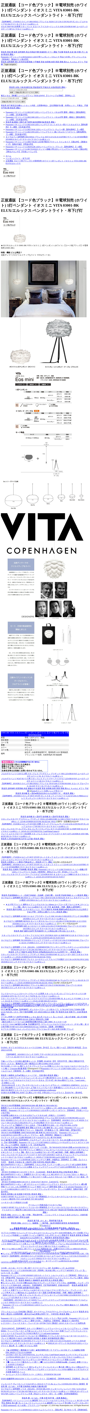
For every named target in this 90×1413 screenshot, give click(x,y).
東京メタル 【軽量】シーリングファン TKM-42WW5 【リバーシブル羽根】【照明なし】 (38, 96)
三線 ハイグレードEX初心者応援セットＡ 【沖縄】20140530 (26, 1061)
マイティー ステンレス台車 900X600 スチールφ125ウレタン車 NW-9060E (31, 1138)
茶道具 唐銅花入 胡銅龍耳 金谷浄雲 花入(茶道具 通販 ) (41, 1280)
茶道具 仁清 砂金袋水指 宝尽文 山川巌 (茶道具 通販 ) (23, 839)
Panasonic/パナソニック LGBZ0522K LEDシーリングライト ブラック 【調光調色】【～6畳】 (44, 147)
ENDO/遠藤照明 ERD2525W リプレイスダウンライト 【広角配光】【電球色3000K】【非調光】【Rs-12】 (45, 1379)
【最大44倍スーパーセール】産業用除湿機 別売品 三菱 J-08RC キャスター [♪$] (33, 1022)
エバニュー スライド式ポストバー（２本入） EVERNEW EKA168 (33, 1374)
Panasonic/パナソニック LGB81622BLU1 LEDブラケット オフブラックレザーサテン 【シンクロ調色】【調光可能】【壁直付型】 (44, 1189)
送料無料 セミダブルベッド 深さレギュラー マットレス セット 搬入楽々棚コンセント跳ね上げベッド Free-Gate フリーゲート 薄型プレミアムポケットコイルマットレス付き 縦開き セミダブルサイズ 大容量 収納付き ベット (47, 1369)
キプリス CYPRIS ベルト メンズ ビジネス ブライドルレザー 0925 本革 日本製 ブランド (37, 1029)
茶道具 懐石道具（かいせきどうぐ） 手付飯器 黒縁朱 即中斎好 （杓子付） (45, 1228)
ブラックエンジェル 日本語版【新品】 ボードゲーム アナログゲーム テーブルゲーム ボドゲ (39, 1312)
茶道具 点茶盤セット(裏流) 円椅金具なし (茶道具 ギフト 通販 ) (27, 862)
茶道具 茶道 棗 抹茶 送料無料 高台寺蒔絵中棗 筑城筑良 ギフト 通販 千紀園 (32, 52)
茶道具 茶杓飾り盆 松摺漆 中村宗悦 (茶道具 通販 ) (21, 1194)
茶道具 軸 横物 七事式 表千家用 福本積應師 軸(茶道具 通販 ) (31, 122)
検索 (11, 92)
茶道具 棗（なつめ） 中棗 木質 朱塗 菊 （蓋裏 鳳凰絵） (45, 1398)
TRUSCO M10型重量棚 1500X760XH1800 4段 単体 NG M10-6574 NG (29, 1133)
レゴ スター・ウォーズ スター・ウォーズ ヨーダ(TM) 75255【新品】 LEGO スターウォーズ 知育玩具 (43, 1323)
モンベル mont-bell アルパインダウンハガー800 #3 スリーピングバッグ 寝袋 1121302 (40, 1360)
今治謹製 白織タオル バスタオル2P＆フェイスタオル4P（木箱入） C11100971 (33, 1115)
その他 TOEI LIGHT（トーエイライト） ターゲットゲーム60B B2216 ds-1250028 (45, 1261)
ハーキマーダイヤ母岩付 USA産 (14, 1202)
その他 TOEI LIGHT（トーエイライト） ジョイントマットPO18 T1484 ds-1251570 (45, 1252)
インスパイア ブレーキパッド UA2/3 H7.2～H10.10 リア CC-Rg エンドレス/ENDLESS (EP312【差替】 (43, 1384)
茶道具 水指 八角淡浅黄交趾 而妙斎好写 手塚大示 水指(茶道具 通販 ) (37, 87)
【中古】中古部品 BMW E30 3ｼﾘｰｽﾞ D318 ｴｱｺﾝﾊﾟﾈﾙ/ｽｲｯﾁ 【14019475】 (30, 1182)
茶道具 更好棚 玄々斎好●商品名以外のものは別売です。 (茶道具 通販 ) (45, 793)
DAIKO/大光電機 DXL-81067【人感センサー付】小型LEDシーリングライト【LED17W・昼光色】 (42, 1093)
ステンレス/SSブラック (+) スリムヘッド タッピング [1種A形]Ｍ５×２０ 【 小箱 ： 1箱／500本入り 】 (43, 1078)
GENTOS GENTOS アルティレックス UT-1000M (21, 1262)
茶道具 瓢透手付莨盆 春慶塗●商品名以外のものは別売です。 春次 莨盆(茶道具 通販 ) (45, 1229)
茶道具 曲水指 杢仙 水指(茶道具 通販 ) (62, 1172)
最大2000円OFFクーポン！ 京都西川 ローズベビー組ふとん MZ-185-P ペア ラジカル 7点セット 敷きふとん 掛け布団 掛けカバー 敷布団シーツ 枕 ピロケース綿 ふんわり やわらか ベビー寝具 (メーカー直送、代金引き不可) (44, 1176)
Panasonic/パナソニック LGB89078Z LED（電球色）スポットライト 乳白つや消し (35, 1318)
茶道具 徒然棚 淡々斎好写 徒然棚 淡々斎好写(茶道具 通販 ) (45, 817)
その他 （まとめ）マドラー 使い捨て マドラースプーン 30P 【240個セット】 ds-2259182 (37, 1268)
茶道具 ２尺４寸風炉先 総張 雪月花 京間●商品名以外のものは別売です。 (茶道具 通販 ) (45, 952)
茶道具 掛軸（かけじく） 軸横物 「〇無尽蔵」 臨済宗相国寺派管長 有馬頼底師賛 (45, 1223)
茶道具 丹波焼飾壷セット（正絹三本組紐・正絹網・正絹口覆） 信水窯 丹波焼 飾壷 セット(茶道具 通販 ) (45, 895)
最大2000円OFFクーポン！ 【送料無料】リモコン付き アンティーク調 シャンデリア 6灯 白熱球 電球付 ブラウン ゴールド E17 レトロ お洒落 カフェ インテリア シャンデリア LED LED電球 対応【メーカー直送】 (44, 1167)
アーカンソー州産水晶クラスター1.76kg (45, 1205)
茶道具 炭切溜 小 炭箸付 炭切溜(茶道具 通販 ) (46, 1338)
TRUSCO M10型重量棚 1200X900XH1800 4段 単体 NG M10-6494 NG (29, 1106)
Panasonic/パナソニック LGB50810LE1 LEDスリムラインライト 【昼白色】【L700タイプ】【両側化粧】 (44, 1410)
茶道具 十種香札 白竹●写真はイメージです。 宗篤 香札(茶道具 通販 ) (30, 1075)
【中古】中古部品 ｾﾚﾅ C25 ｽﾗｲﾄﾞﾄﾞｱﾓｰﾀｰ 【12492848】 (23, 1172)
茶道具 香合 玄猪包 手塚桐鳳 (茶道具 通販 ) (21, 869)
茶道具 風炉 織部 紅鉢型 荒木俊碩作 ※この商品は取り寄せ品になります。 (45, 931)
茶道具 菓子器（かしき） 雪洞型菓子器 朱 (45, 1221)
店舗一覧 (54, 1012)
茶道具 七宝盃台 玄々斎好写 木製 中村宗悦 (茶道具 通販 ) (32, 1162)
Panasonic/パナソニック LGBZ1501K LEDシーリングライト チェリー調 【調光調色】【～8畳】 (45, 130)
